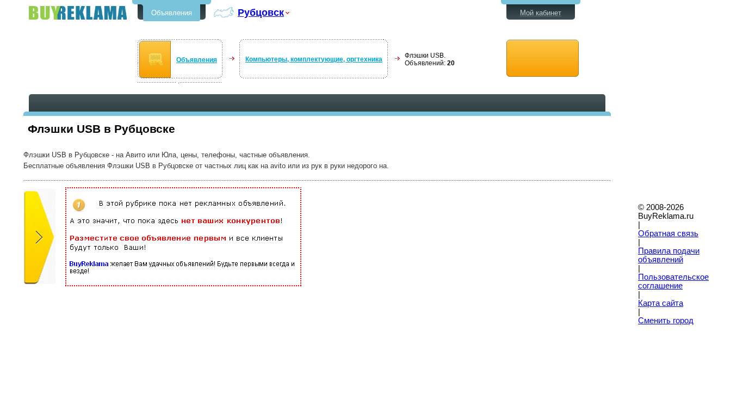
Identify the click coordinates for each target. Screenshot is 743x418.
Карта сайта (660, 303)
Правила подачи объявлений (668, 255)
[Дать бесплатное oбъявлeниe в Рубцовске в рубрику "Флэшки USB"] (542, 58)
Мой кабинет (540, 13)
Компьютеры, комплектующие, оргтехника (313, 59)
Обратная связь (668, 233)
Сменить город (666, 320)
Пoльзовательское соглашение (673, 281)
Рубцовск (261, 12)
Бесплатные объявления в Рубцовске (78, 13)
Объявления (171, 13)
